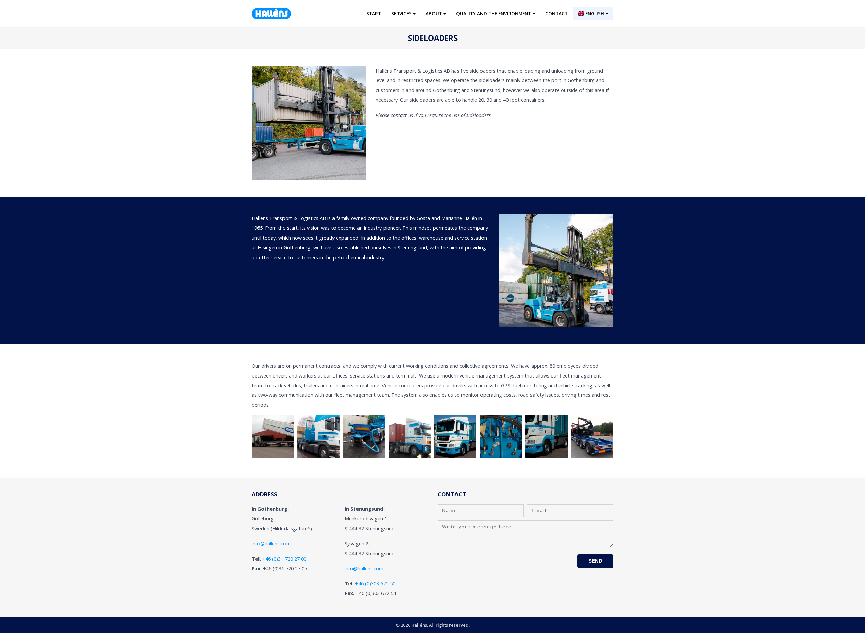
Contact (556, 13)
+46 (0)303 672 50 (375, 583)
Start (373, 13)
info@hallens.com (271, 543)
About (434, 13)
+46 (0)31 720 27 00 (284, 559)
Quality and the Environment (493, 13)
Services (401, 13)
